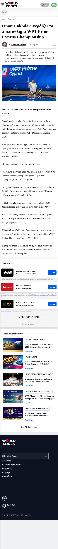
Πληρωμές (7, 497)
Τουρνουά (7, 489)
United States (13, 485)
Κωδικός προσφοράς (13, 493)
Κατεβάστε (7, 505)
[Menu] (2, 4)
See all (4, 12)
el (46, 4)
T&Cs (33, 307)
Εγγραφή (6, 501)
